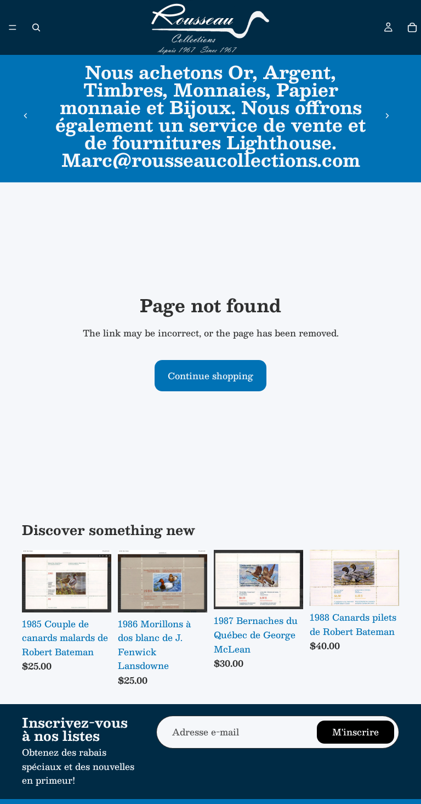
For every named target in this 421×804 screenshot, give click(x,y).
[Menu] (12, 27)
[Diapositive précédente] (26, 116)
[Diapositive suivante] (387, 116)
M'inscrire (355, 731)
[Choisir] (94, 595)
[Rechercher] (36, 27)
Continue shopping (210, 375)
